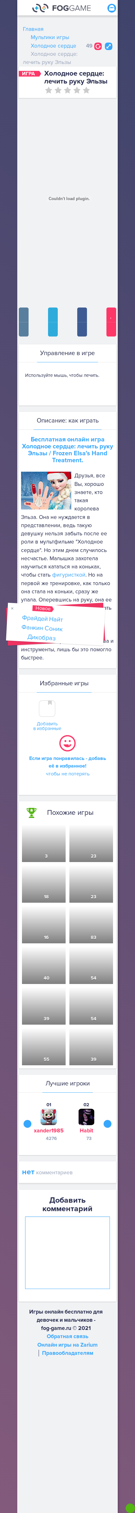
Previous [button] (27, 1124)
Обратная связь (68, 1336)
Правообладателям (67, 1353)
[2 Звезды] (58, 90)
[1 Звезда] (48, 90)
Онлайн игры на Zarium (67, 1345)
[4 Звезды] (77, 90)
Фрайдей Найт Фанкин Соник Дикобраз (42, 628)
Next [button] (107, 1124)
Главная (33, 29)
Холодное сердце (53, 46)
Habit (86, 1130)
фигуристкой (68, 575)
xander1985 (49, 1130)
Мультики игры (50, 37)
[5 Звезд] (86, 90)
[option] (49, 1121)
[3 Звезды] (67, 90)
